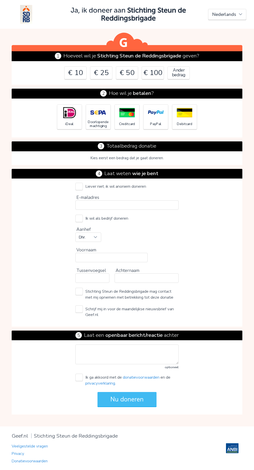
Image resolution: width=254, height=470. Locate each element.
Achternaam (127, 270)
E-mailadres (87, 197)
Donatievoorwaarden (30, 461)
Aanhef (83, 229)
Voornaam (86, 250)
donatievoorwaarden (141, 377)
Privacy (18, 453)
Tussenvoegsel (91, 270)
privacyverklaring (100, 383)
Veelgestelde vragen (30, 446)
